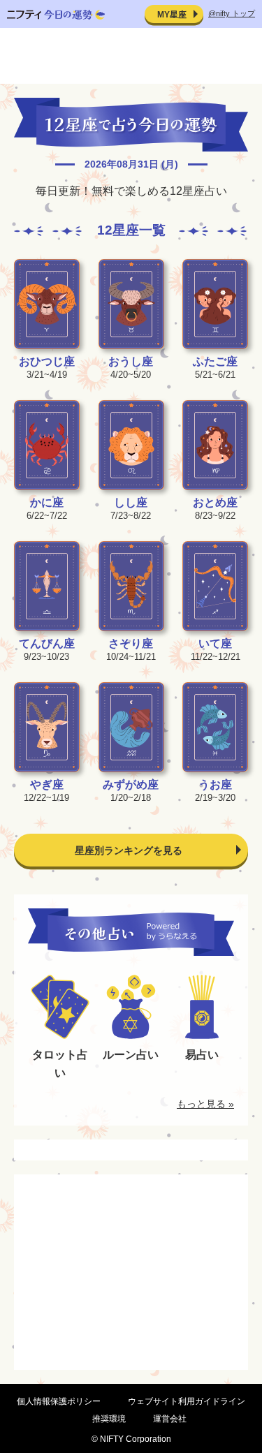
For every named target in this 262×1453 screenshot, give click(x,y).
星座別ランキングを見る (128, 850)
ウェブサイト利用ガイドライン (186, 1401)
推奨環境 (109, 1419)
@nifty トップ (231, 13)
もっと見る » (205, 1103)
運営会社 (170, 1419)
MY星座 (172, 15)
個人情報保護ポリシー (59, 1401)
